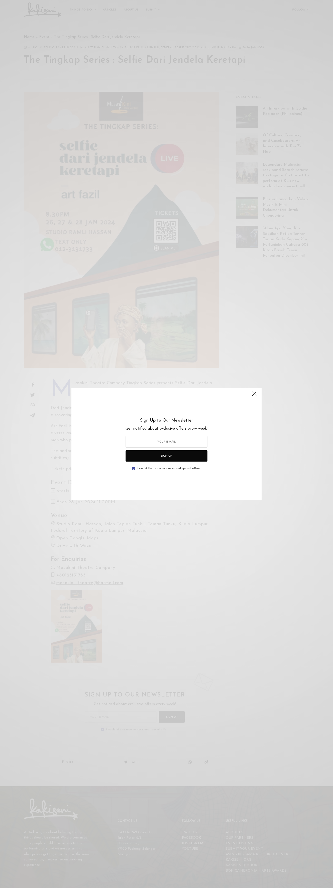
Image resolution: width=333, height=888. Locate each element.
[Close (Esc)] (254, 395)
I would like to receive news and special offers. (169, 468)
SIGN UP (166, 455)
